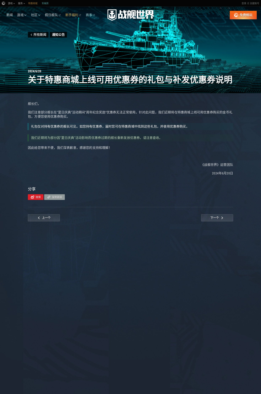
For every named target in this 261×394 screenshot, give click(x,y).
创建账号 (254, 3)
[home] (131, 15)
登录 (244, 3)
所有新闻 (40, 35)
